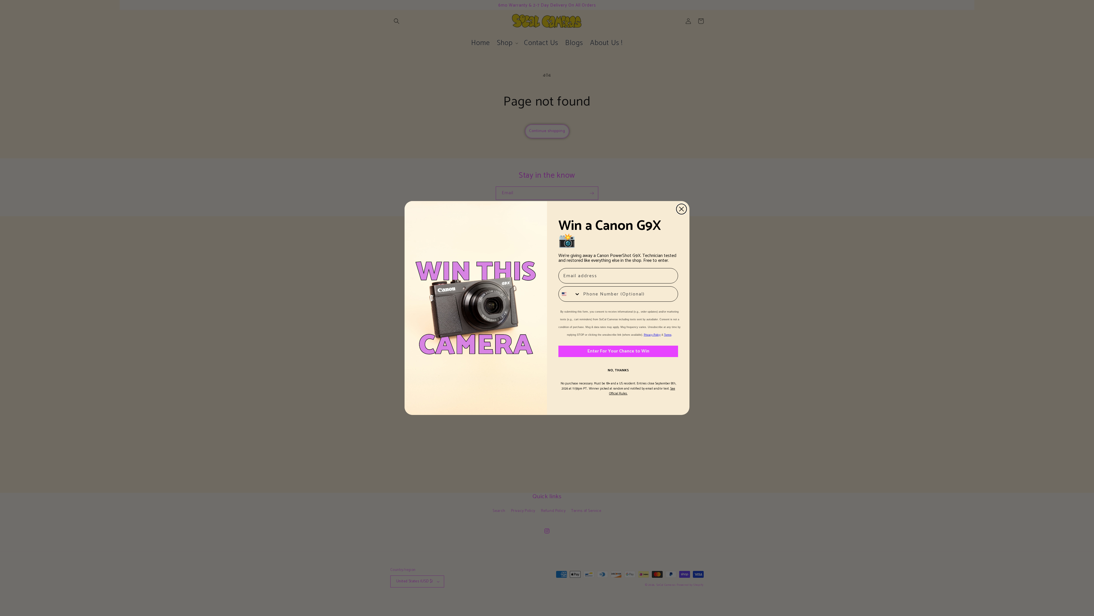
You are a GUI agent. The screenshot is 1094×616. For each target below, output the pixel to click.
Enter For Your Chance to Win (618, 351)
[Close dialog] (681, 209)
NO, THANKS (618, 370)
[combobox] (569, 294)
